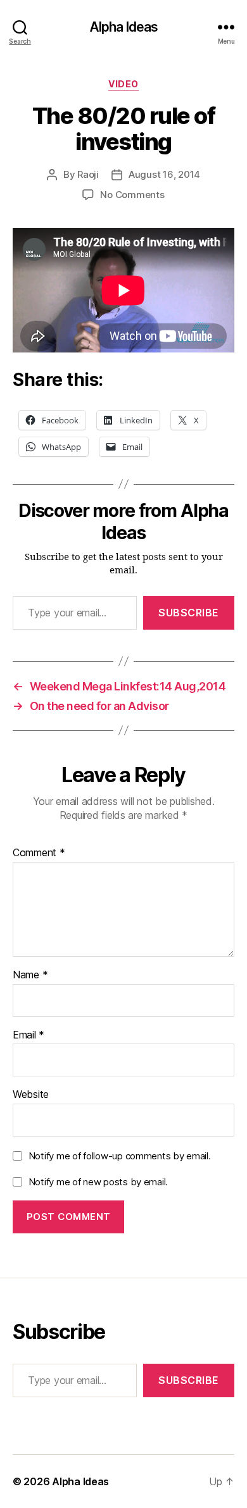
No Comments (132, 195)
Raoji (88, 174)
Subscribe (188, 612)
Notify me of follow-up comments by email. (119, 1156)
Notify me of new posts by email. (98, 1182)
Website (31, 1094)
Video (123, 83)
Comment (39, 853)
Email (28, 1035)
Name (30, 975)
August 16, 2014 (164, 174)
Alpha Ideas (123, 27)
